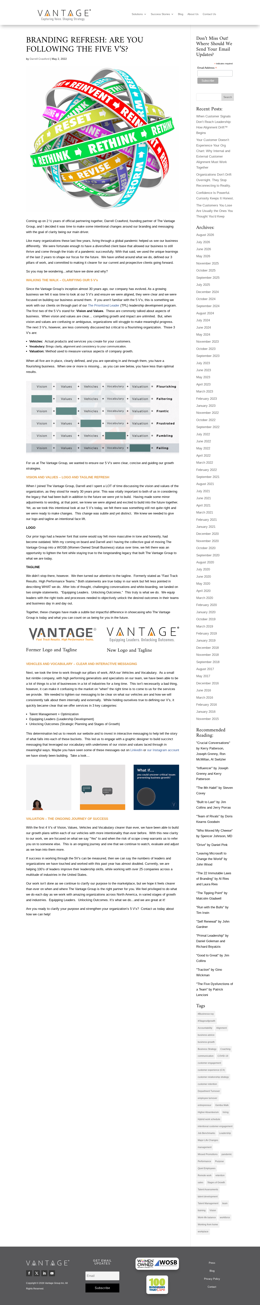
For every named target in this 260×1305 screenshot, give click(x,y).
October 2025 (205, 270)
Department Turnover (209, 1091)
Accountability (205, 1028)
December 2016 (207, 683)
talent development (208, 1196)
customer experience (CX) (211, 1070)
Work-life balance (207, 1217)
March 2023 (204, 391)
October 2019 (205, 619)
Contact (212, 1286)
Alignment (221, 1028)
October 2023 (205, 349)
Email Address (207, 68)
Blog (180, 14)
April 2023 (203, 384)
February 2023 (206, 398)
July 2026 (203, 242)
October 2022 (205, 420)
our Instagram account (163, 750)
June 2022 (203, 441)
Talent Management (208, 1203)
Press (212, 1262)
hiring (226, 1112)
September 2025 (207, 277)
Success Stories (160, 14)
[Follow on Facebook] (29, 1273)
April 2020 (203, 591)
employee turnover (207, 1098)
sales (200, 1182)
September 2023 (207, 356)
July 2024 (203, 320)
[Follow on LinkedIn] (44, 1273)
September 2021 (207, 477)
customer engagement (209, 1063)
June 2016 (203, 690)
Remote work (204, 1175)
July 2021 (203, 491)
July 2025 (203, 285)
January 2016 (205, 711)
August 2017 (205, 669)
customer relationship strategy (213, 1077)
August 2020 (205, 562)
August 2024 (205, 313)
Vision (213, 1210)
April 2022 (203, 455)
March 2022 (204, 462)
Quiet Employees (206, 1168)
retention (220, 1175)
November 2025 (207, 263)
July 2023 (203, 363)
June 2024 (203, 327)
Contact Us (209, 14)
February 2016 (206, 704)
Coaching (225, 1049)
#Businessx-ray (206, 1014)
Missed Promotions (208, 1154)
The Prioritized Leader (103, 305)
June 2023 (203, 370)
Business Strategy (207, 1049)
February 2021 (206, 520)
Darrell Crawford (39, 58)
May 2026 (203, 256)
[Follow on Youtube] (52, 1273)
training (202, 1210)
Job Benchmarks (206, 1133)
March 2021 (204, 512)
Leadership (225, 1133)
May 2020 (203, 583)
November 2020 (207, 541)
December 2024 (207, 292)
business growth (206, 1042)
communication (206, 1056)
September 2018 (207, 662)
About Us (193, 14)
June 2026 (203, 249)
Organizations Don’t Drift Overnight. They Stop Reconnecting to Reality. (213, 180)
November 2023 (207, 341)
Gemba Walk (222, 1105)
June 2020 (203, 576)
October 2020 (205, 548)
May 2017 (203, 676)
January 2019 (205, 640)
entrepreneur (204, 1105)
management (204, 1147)
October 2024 (205, 299)
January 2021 (205, 527)
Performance (204, 1161)
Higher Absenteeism (208, 1112)
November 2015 (207, 719)
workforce (225, 1217)
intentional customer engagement (215, 1126)
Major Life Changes (208, 1140)
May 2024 (203, 334)
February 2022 (206, 470)
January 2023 (205, 406)
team (224, 1203)
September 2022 (207, 427)
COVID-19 (223, 1056)
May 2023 (203, 377)
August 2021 (205, 484)
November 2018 (207, 655)
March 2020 (204, 598)
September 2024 (207, 306)
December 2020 (207, 534)
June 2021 (203, 498)
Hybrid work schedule (209, 1119)
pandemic (227, 1154)
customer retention (207, 1084)
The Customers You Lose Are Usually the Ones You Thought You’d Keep (214, 211)
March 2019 (204, 626)
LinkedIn (136, 750)
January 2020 (205, 612)
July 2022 (203, 434)
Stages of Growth (216, 1182)
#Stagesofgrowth (206, 1021)
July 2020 (203, 569)
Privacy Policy (212, 1278)
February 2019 (206, 633)
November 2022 (207, 413)
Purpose (219, 1161)
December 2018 (207, 648)
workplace (203, 1231)
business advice (206, 1035)
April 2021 (203, 505)
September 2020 (207, 555)
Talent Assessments (208, 1189)
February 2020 (206, 605)
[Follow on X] (37, 1273)
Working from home (208, 1224)
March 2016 (204, 697)
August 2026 (205, 235)
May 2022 (203, 448)
